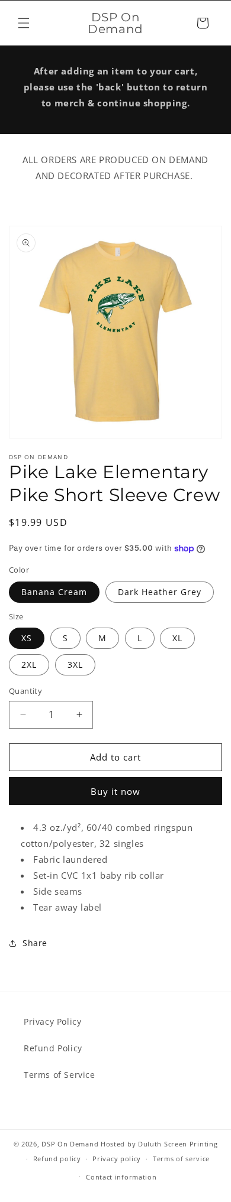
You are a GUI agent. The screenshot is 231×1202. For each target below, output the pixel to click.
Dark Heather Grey (159, 591)
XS (26, 638)
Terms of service (181, 1158)
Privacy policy (116, 1158)
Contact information (121, 1176)
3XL (75, 664)
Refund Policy (53, 1048)
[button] (24, 23)
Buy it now (115, 791)
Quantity (25, 691)
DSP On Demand (69, 1143)
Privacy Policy (52, 1021)
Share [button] (35, 942)
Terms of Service (59, 1074)
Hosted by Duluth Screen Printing (159, 1143)
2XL (29, 664)
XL (177, 638)
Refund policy (57, 1158)
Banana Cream (54, 591)
